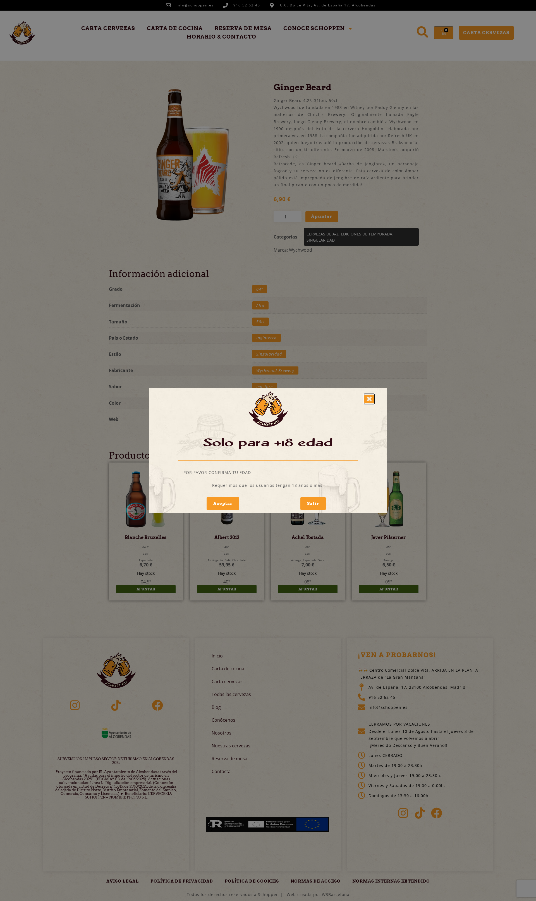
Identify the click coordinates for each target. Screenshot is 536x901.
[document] (268, 450)
